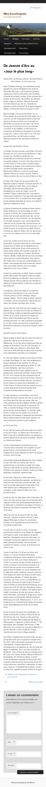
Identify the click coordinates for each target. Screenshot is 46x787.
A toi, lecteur (26, 39)
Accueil (6, 39)
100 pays (15, 39)
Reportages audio (10, 48)
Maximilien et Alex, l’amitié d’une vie (26, 43)
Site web (11, 765)
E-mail (11, 754)
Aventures (36, 39)
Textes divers (23, 48)
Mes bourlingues (15, 14)
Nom (11, 742)
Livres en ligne (23, 53)
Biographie (7, 43)
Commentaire (13, 713)
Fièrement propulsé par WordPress (23, 782)
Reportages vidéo (9, 53)
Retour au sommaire (35, 682)
